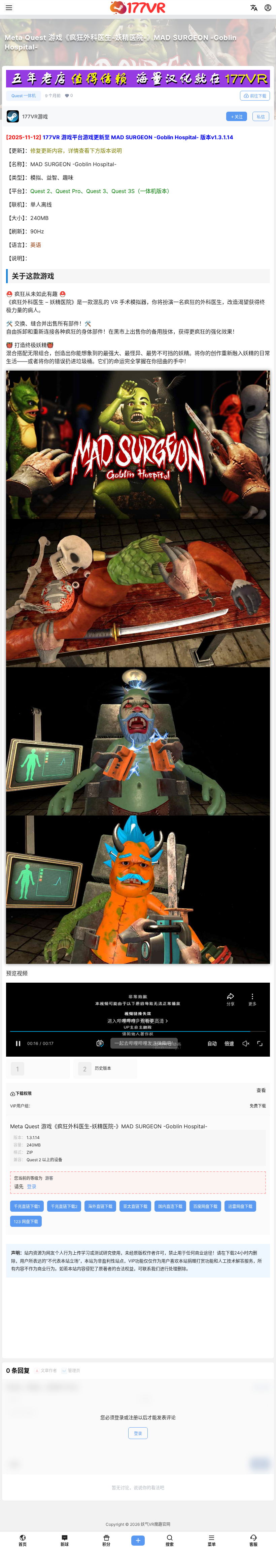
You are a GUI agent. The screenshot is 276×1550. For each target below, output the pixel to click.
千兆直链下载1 (27, 1206)
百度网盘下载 (205, 1206)
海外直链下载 (100, 1206)
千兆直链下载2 (64, 1206)
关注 (239, 116)
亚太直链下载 (135, 1206)
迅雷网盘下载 (240, 1206)
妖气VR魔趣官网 (155, 1524)
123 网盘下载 (26, 1221)
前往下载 (258, 96)
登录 (31, 1186)
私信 (261, 116)
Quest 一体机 (23, 95)
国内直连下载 (170, 1206)
